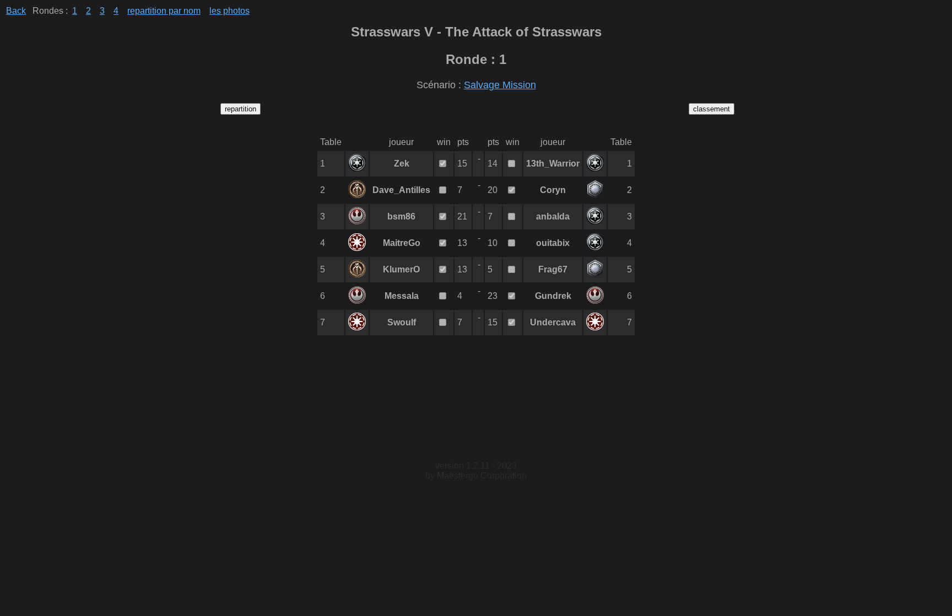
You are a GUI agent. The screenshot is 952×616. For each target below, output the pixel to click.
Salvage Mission (500, 84)
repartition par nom (164, 10)
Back (16, 10)
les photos (229, 10)
